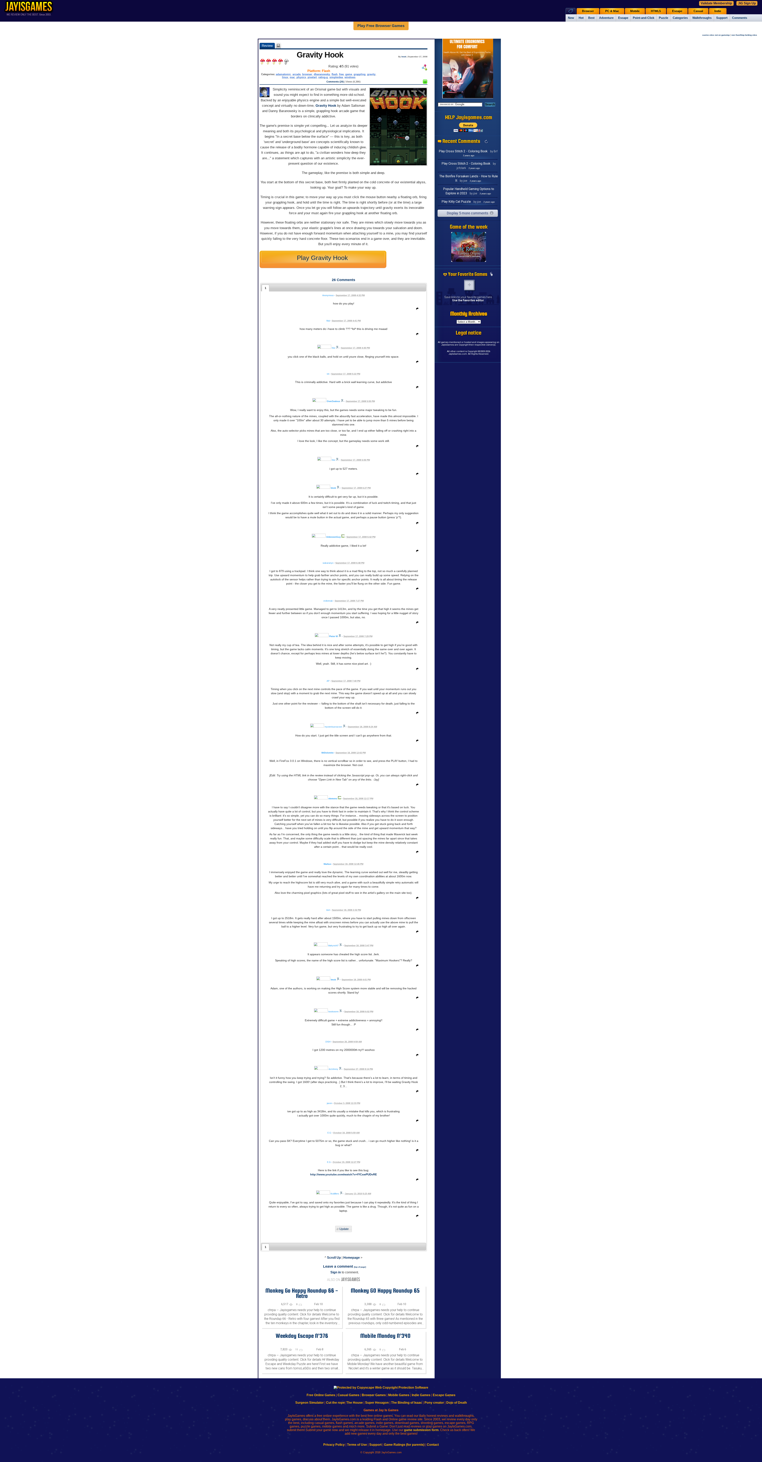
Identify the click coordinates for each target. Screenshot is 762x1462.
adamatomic (283, 74)
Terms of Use (357, 1444)
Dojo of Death (456, 1402)
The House (354, 1402)
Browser (588, 11)
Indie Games (421, 1395)
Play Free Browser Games (381, 26)
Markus (327, 864)
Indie (717, 11)
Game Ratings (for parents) (404, 1444)
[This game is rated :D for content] (425, 82)
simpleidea (336, 77)
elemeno (332, 798)
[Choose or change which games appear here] (491, 274)
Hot (581, 17)
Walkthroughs (702, 17)
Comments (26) (335, 81)
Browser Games (374, 1395)
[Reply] (416, 309)
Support (721, 17)
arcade (296, 74)
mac (292, 77)
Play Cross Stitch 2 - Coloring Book (463, 151)
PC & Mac (612, 11)
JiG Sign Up (747, 3)
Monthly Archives (468, 313)
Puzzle (663, 17)
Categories (680, 17)
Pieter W (333, 636)
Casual (698, 11)
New (571, 17)
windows (349, 77)
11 (297, 1349)
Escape (623, 17)
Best (591, 17)
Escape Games (444, 1395)
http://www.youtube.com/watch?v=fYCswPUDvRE (343, 1174)
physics (301, 77)
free (341, 74)
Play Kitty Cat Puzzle (456, 202)
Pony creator (434, 1402)
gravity (371, 74)
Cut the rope (335, 1402)
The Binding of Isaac (406, 1402)
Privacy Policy (334, 1444)
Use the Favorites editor (468, 300)
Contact (433, 1444)
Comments (739, 17)
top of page (360, 1267)
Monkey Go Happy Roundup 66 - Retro (301, 1293)
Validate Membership (716, 3)
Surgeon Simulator (309, 1402)
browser (307, 74)
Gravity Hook (326, 106)
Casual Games (348, 1395)
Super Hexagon (377, 1402)
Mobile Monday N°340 (385, 1335)
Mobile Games (398, 1395)
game (348, 74)
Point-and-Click (643, 17)
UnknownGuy (333, 537)
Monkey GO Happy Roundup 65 (385, 1290)
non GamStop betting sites (744, 35)
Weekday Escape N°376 (302, 1335)
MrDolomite (327, 753)
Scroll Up (334, 1257)
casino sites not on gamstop (716, 35)
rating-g (323, 77)
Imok (403, 57)
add (469, 285)
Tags (571, 11)
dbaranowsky (322, 74)
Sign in (335, 1272)
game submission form (421, 1430)
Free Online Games (321, 1395)
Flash (326, 71)
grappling (360, 74)
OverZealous (333, 401)
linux (285, 77)
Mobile (635, 11)
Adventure (606, 17)
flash (335, 74)
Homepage (351, 1257)
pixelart (312, 77)
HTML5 (656, 11)
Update (344, 1229)
